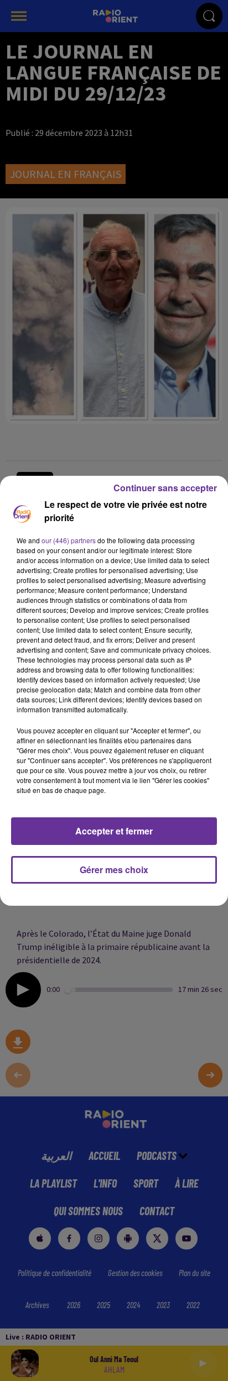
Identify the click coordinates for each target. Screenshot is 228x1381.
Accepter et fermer (114, 831)
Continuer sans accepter (165, 487)
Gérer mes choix (114, 869)
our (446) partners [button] (69, 540)
